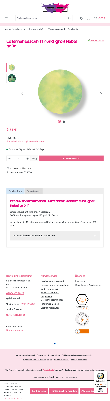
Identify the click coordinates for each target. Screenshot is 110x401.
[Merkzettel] (81, 18)
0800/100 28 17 (15, 293)
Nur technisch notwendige (64, 390)
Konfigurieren (39, 390)
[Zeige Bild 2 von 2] (64, 122)
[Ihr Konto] (88, 18)
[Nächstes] (101, 93)
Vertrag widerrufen (50, 307)
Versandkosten (49, 370)
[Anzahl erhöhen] (28, 158)
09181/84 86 (28, 304)
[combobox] (40, 18)
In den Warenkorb (71, 158)
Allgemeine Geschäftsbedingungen (37, 359)
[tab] (15, 191)
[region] (55, 93)
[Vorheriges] (22, 93)
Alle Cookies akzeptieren (93, 390)
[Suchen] (69, 18)
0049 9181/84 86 (15, 314)
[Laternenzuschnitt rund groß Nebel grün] (62, 93)
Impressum (80, 280)
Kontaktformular (14, 329)
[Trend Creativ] (96, 44)
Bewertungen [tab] (33, 191)
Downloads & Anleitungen (88, 284)
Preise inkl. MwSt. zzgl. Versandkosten (25, 141)
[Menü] (6, 18)
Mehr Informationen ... (14, 398)
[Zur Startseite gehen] (55, 8)
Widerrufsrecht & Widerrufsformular (77, 355)
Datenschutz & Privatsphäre (54, 284)
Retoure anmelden (50, 303)
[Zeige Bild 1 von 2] (60, 122)
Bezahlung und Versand (52, 280)
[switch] (100, 390)
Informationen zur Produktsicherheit (34, 235)
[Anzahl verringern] (9, 158)
